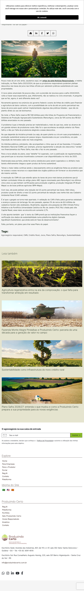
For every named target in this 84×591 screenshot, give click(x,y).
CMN (26, 235)
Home (4, 461)
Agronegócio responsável (12, 235)
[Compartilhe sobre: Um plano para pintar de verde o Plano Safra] (36, 33)
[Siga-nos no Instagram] (7, 573)
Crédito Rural (34, 235)
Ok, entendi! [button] (42, 17)
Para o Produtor (8, 467)
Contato (5, 476)
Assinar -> (76, 435)
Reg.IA (4, 473)
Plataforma (6, 479)
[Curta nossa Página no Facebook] (22, 573)
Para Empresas (8, 464)
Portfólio (6, 513)
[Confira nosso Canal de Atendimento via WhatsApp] (3, 573)
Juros (43, 235)
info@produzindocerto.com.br (14, 562)
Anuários (5, 522)
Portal (4, 470)
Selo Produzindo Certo (11, 516)
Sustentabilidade (73, 235)
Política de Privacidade (45, 441)
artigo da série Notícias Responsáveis (58, 81)
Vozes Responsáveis (10, 519)
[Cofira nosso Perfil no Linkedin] (12, 573)
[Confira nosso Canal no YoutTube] (17, 573)
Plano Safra (51, 235)
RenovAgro (61, 235)
